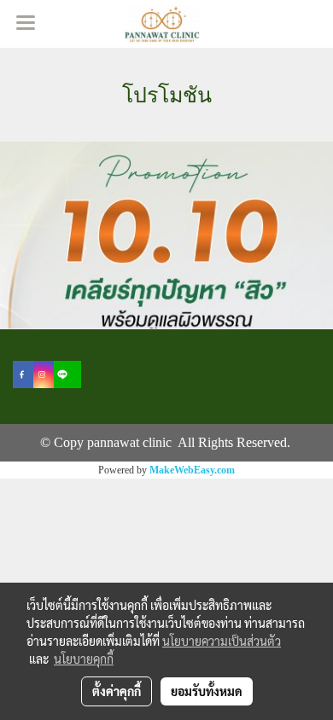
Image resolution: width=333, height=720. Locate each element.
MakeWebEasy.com (192, 470)
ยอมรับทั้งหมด (206, 691)
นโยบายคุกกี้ (84, 658)
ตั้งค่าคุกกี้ (116, 691)
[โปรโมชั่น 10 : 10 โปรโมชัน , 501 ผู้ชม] (166, 235)
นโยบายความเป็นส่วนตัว (221, 640)
